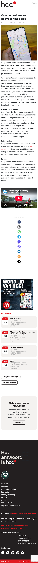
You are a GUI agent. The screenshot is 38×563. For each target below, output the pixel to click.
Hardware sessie (16, 347)
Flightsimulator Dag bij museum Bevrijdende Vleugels (22, 333)
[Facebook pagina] (3, 552)
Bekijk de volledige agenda (13, 377)
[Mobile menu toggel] (34, 4)
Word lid (4, 484)
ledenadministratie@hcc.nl (11, 528)
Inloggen (4, 497)
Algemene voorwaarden (10, 506)
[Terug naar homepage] (8, 4)
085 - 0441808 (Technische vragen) (22, 513)
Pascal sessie (15, 318)
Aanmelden (19, 422)
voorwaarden (24, 561)
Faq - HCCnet (6, 503)
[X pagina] (8, 552)
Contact (4, 500)
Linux (12, 361)
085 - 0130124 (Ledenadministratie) (14, 526)
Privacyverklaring (8, 495)
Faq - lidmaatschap (8, 489)
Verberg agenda (9, 382)
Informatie (5, 492)
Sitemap (4, 487)
